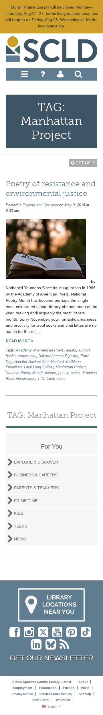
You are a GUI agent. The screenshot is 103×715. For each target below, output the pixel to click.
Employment (22, 688)
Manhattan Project (71, 367)
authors (84, 350)
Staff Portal (40, 700)
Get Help (84, 163)
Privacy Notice (22, 694)
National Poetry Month (24, 373)
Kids (18, 513)
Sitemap (85, 694)
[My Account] (60, 75)
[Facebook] (16, 635)
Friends (68, 688)
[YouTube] (58, 635)
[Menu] (24, 75)
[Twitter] (45, 635)
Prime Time (25, 500)
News (20, 539)
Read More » (19, 341)
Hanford (57, 362)
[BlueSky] (52, 647)
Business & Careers (36, 475)
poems (50, 373)
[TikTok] (87, 635)
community (27, 356)
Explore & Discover (36, 462)
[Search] (78, 75)
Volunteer (63, 700)
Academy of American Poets (40, 350)
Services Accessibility (55, 694)
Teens (20, 526)
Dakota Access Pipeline (58, 356)
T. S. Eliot (45, 379)
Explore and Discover (40, 205)
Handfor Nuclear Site (31, 362)
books (11, 356)
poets (75, 373)
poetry (63, 373)
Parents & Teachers (36, 488)
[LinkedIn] (37, 647)
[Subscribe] (66, 647)
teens (61, 379)
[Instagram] (30, 635)
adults (71, 350)
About (83, 682)
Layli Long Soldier (38, 367)
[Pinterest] (73, 635)
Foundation (48, 688)
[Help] (42, 75)
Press (85, 688)
